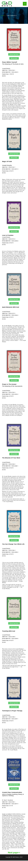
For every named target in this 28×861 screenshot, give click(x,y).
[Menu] (25, 4)
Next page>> (14, 852)
